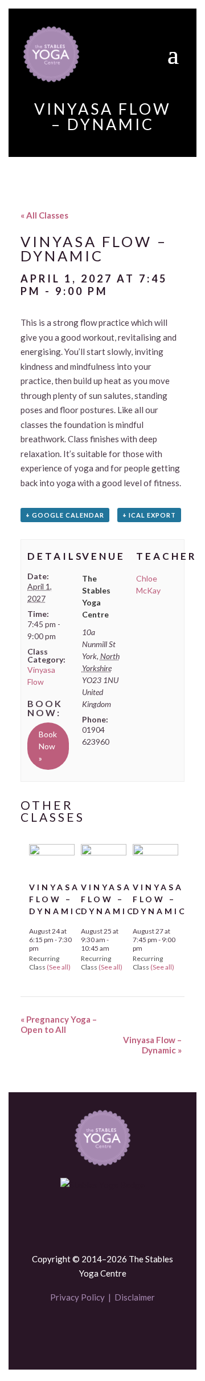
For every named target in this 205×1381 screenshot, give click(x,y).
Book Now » (48, 746)
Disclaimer (134, 1297)
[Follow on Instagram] (122, 1331)
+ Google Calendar (65, 515)
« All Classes (44, 215)
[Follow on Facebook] (83, 1331)
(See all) (59, 967)
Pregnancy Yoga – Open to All (58, 1024)
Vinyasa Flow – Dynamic (56, 899)
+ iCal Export (149, 515)
